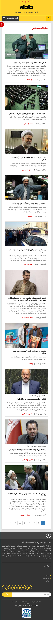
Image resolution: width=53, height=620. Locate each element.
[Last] (10, 523)
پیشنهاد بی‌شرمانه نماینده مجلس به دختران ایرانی (27, 449)
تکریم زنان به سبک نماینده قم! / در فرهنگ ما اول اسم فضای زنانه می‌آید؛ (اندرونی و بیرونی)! (27, 299)
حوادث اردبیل (26, 169)
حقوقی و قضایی (27, 317)
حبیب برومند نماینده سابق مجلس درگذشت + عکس (28, 158)
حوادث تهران (28, 264)
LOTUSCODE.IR (32, 606)
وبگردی (29, 216)
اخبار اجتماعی (28, 123)
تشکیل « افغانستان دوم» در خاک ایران (31, 399)
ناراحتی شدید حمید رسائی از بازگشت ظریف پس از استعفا (27, 494)
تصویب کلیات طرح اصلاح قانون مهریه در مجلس (27, 113)
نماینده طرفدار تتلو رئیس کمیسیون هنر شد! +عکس (29, 352)
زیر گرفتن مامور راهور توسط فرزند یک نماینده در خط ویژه (28, 251)
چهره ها (29, 79)
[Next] (15, 523)
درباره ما (46, 575)
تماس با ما (46, 578)
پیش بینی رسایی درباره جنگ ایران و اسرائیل (29, 203)
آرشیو (47, 580)
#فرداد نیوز (19, 12)
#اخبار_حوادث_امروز (31, 12)
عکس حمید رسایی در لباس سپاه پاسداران (30, 62)
